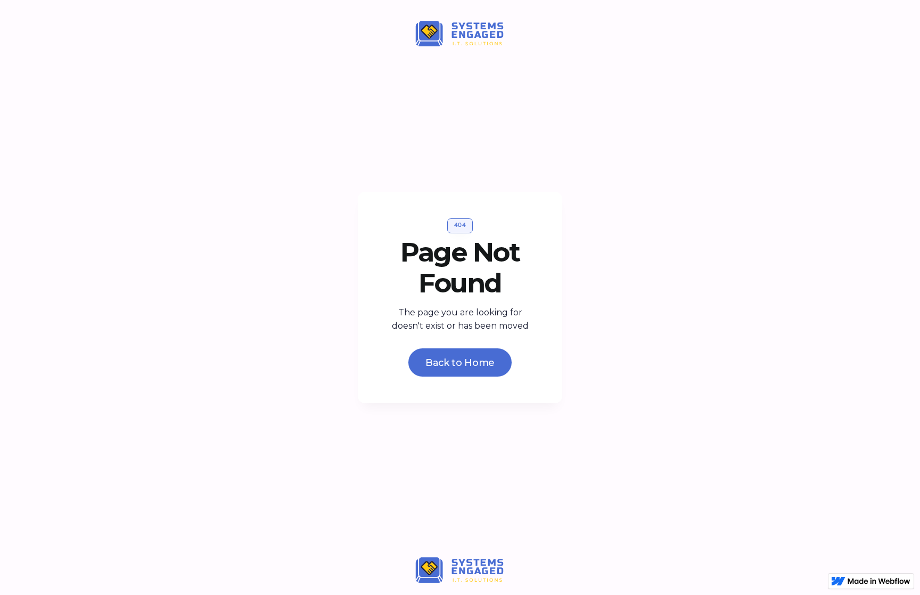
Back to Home (460, 362)
